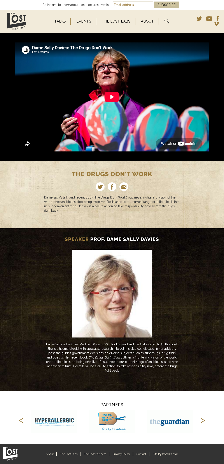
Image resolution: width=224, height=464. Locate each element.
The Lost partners (95, 454)
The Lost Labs (116, 21)
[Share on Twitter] (100, 186)
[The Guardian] (170, 421)
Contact (141, 454)
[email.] (123, 186)
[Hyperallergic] (54, 421)
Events (83, 21)
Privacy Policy (121, 454)
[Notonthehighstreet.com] (112, 421)
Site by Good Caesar (165, 454)
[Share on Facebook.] (112, 186)
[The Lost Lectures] (21, 21)
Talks (60, 21)
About (147, 21)
